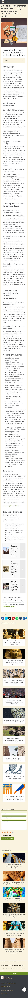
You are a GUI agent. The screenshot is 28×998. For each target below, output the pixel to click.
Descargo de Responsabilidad (8, 983)
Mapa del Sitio (4, 993)
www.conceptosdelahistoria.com (12, 506)
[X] (9, 618)
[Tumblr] (20, 618)
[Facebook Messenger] (6, 618)
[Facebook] (2, 618)
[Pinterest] (13, 618)
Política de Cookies (5, 986)
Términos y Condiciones (7, 990)
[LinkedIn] (24, 618)
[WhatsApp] (16, 618)
